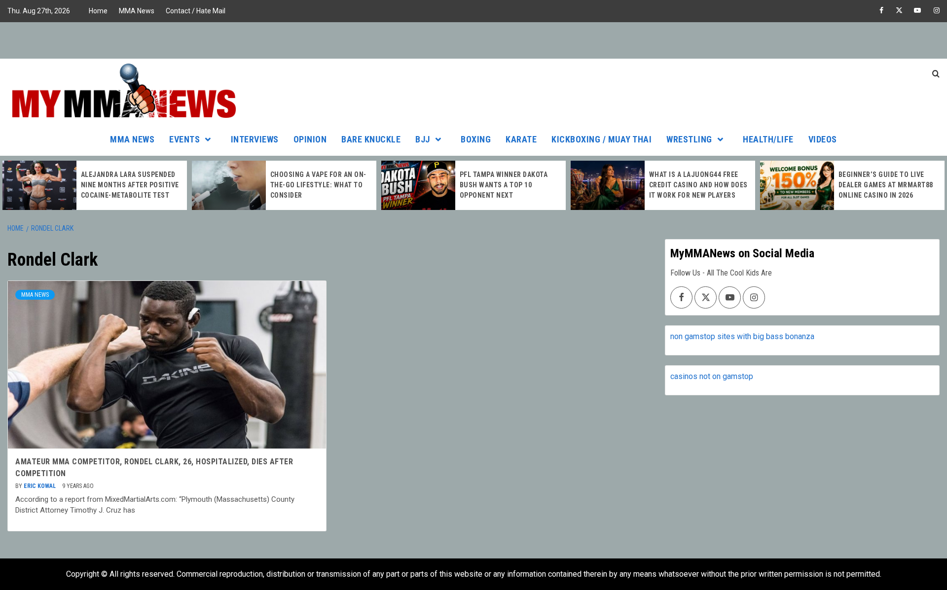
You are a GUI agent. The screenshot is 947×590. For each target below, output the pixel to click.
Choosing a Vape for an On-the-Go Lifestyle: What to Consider (318, 185)
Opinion (310, 139)
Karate (521, 139)
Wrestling (689, 139)
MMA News (136, 11)
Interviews (255, 139)
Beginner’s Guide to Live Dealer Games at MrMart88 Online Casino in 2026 (885, 185)
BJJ (422, 139)
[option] (94, 185)
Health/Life (768, 139)
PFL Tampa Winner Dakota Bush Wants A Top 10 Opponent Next (504, 185)
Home (98, 11)
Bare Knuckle (371, 139)
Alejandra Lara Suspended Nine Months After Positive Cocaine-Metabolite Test (130, 185)
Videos (822, 139)
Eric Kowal (40, 486)
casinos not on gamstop (711, 376)
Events (184, 139)
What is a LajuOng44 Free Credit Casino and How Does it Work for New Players (698, 185)
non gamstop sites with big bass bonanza (742, 336)
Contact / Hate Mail (195, 11)
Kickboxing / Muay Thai (601, 139)
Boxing (476, 139)
